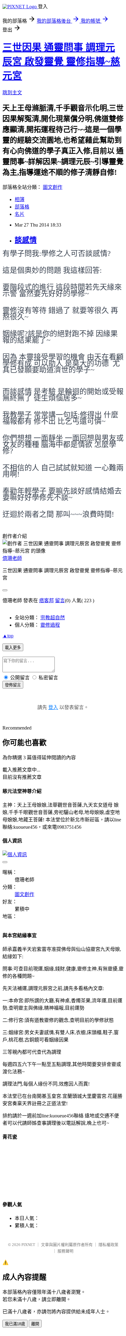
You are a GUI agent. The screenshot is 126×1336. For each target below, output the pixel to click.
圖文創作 (52, 187)
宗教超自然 (52, 617)
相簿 (19, 199)
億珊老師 (12, 558)
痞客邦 (46, 600)
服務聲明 (65, 1251)
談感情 (26, 240)
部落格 (22, 206)
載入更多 (13, 647)
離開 (35, 1324)
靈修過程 (50, 625)
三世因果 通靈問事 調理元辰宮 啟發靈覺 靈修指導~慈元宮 (61, 61)
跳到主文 (12, 92)
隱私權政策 (108, 1244)
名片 (19, 214)
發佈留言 (13, 685)
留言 (60, 600)
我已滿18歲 (15, 1324)
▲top (7, 635)
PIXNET (28, 1244)
